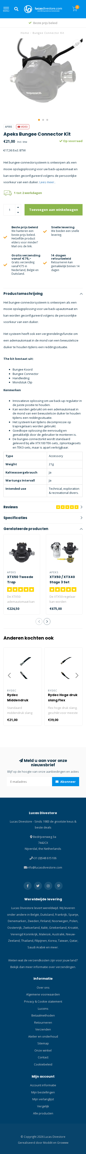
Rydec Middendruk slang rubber (18, 700)
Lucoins (43, 1008)
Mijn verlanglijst (43, 1099)
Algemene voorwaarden (43, 994)
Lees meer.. (47, 182)
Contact (43, 1057)
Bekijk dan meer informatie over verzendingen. (43, 967)
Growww (62, 1142)
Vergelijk (43, 1106)
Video (24, 126)
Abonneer (68, 782)
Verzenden (43, 1029)
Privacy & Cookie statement (43, 1001)
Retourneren (43, 1022)
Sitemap (43, 1043)
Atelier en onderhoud (43, 1036)
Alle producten (43, 1113)
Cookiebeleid (43, 1064)
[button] (39, 120)
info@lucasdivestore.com (44, 867)
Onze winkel (43, 1050)
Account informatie (43, 1085)
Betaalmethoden (43, 1015)
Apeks (8, 126)
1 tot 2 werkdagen (28, 193)
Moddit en (50, 1142)
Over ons (43, 987)
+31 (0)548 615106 (44, 858)
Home (25, 33)
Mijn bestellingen (43, 1092)
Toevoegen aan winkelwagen (53, 209)
